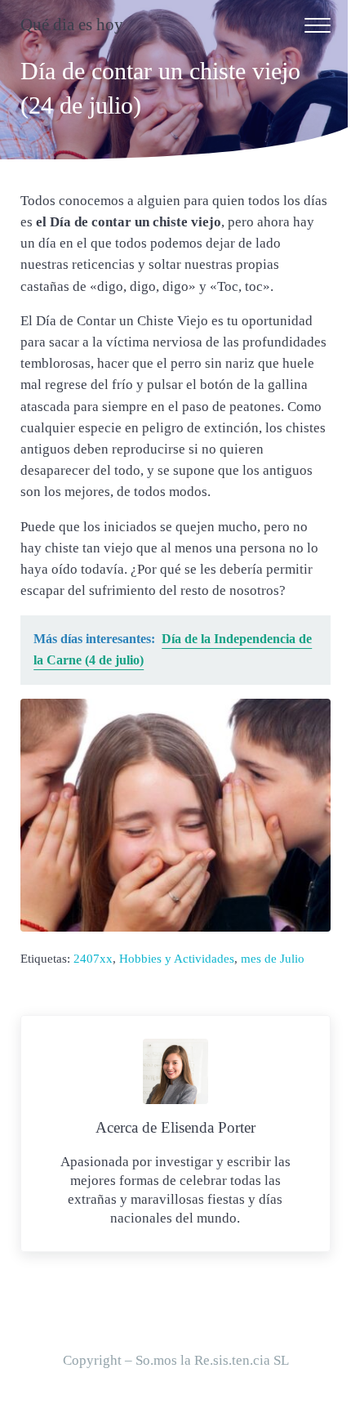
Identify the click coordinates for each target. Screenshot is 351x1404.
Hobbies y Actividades (176, 958)
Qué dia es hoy (71, 24)
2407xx (93, 958)
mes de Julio (272, 958)
